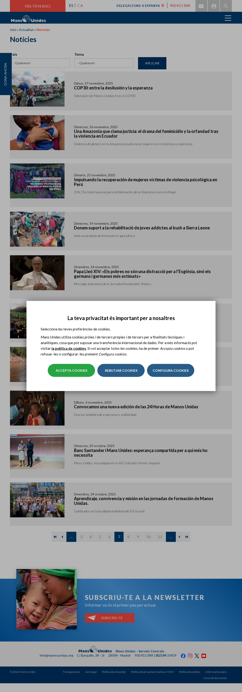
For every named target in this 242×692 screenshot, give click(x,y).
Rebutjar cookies (121, 370)
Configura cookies (171, 370)
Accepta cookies (71, 370)
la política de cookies (69, 348)
